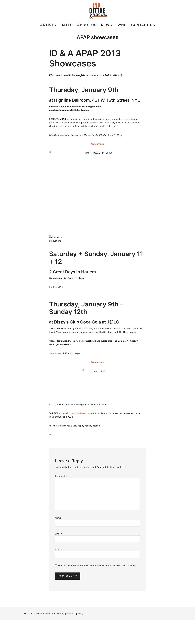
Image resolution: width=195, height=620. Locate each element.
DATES (66, 25)
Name (59, 517)
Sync (121, 25)
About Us (86, 25)
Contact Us (143, 25)
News (106, 25)
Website (59, 549)
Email (58, 533)
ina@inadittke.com (81, 413)
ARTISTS (48, 25)
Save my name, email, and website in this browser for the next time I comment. (97, 565)
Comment (61, 476)
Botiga (81, 613)
